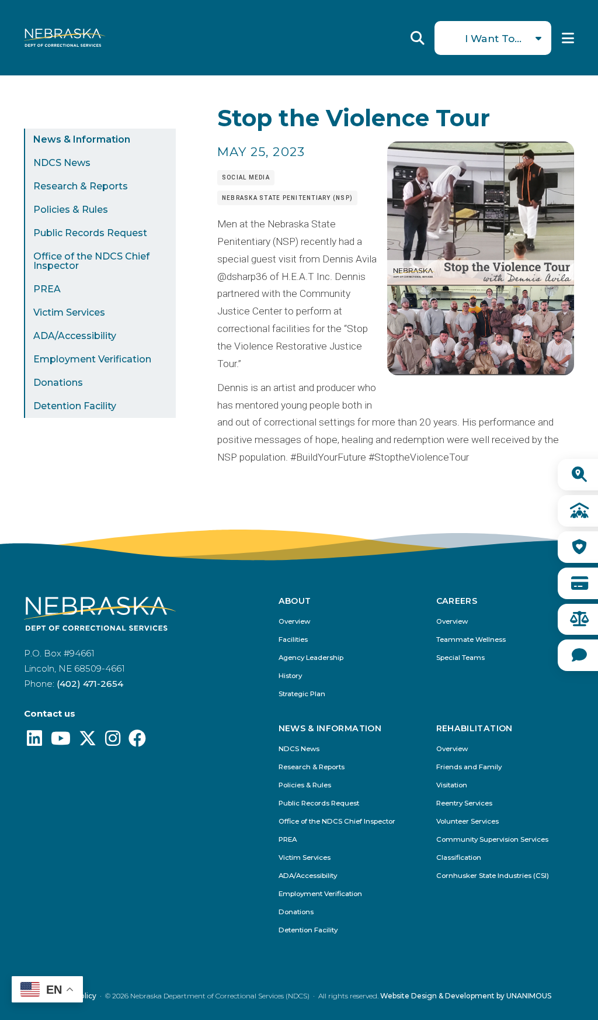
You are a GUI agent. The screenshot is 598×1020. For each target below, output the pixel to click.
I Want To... (493, 38)
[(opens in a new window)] (34, 741)
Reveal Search (418, 38)
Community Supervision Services (492, 839)
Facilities (293, 640)
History (290, 676)
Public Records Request (90, 232)
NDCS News (62, 162)
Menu (568, 38)
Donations (58, 382)
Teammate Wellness (471, 640)
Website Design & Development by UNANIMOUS (465, 995)
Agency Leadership (311, 658)
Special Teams (460, 658)
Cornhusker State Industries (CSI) (492, 876)
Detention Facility (74, 406)
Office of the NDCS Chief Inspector (91, 261)
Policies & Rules (70, 209)
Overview (294, 621)
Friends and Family (469, 767)
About (295, 601)
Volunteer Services (467, 821)
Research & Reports (80, 186)
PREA (47, 289)
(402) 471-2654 (90, 683)
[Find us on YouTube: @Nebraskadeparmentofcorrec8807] (61, 741)
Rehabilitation (474, 729)
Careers (456, 601)
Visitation (451, 785)
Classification (458, 858)
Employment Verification (92, 359)
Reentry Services (464, 803)
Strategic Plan (302, 694)
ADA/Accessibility (74, 335)
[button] (480, 372)
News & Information (81, 139)
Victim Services (69, 312)
